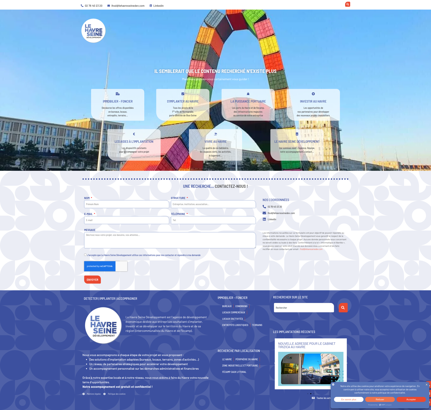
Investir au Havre (313, 101)
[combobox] (304, 307)
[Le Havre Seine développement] (297, 133)
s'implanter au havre (183, 101)
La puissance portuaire (248, 101)
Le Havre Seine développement (297, 141)
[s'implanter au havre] (182, 93)
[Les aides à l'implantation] (134, 133)
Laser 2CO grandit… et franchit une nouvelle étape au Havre (307, 345)
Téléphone (178, 214)
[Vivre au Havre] (215, 133)
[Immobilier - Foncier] (117, 93)
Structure (178, 198)
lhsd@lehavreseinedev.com (311, 249)
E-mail (88, 214)
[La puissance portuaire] (248, 93)
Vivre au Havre (216, 141)
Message (89, 230)
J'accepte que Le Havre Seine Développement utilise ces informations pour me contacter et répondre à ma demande (144, 255)
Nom (87, 198)
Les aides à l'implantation (134, 141)
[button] (275, 363)
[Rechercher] (343, 307)
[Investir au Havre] (313, 93)
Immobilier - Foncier (118, 101)
